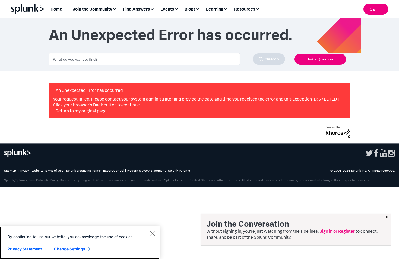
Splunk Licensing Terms (83, 171)
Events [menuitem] (167, 9)
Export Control (113, 171)
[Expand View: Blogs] (197, 8)
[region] (80, 242)
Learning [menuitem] (214, 9)
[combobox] (167, 59)
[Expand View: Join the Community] (114, 8)
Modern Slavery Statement (146, 171)
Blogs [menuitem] (190, 9)
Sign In (376, 9)
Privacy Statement (25, 249)
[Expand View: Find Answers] (152, 8)
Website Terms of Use (47, 171)
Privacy (23, 171)
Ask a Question (320, 59)
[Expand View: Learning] (225, 8)
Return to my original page (81, 111)
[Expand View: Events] (176, 8)
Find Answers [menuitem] (136, 9)
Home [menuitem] (56, 9)
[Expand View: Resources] (257, 8)
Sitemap (10, 171)
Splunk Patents (179, 171)
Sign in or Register (337, 231)
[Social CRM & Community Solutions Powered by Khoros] (338, 131)
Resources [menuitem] (244, 9)
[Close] (152, 233)
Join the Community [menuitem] (92, 9)
